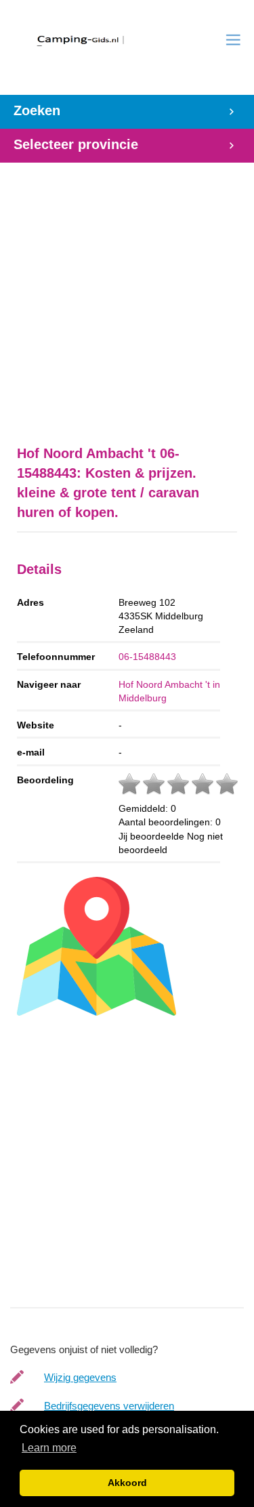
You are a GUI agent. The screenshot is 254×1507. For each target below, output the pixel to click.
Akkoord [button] (127, 1482)
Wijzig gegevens (80, 1377)
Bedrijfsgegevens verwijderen (109, 1405)
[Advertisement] (127, 290)
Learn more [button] (49, 1447)
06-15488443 (147, 656)
